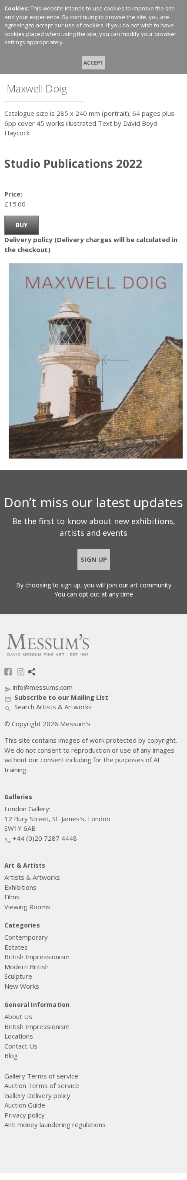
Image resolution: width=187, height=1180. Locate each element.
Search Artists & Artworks (48, 706)
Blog (31, 671)
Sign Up (93, 559)
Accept (93, 62)
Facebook (8, 671)
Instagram (20, 671)
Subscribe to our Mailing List (56, 697)
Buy (21, 225)
